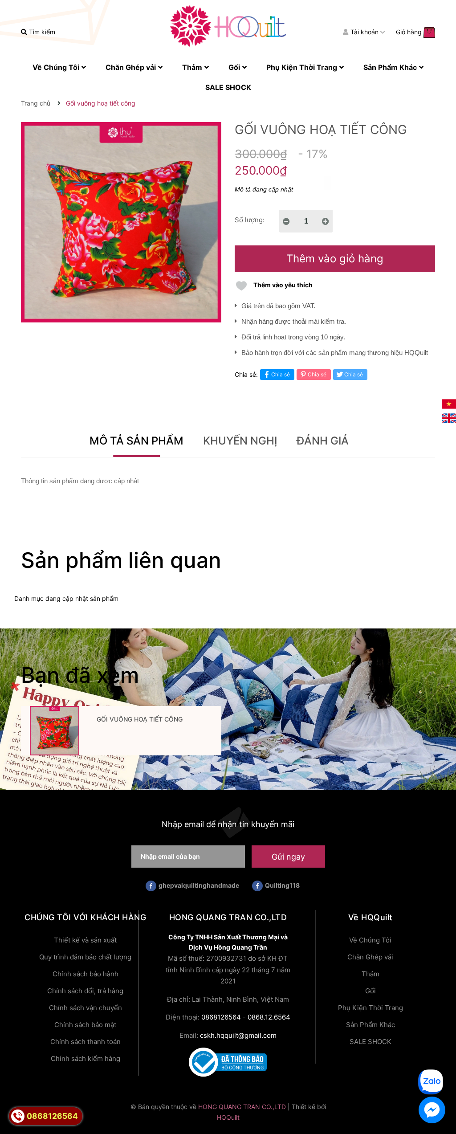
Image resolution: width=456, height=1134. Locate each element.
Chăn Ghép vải (370, 957)
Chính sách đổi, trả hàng (85, 991)
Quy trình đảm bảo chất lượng (85, 957)
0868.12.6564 (269, 1017)
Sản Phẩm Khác (370, 1024)
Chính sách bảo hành (85, 974)
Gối (370, 991)
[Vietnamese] (449, 403)
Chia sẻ (280, 374)
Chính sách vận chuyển (85, 1007)
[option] (121, 733)
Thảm (370, 974)
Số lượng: (250, 220)
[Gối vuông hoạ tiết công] (54, 730)
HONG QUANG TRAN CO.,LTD (242, 1106)
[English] (449, 417)
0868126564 (221, 1017)
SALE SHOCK (370, 1041)
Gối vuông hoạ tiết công (140, 719)
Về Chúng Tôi (370, 940)
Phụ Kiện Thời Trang (370, 1007)
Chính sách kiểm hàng (85, 1058)
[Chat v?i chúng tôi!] (432, 1110)
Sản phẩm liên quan (121, 560)
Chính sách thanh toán (85, 1041)
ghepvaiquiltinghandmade (199, 885)
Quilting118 (282, 885)
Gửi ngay (288, 856)
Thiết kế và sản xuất (85, 940)
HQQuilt (228, 1117)
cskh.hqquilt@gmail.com (238, 1035)
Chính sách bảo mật (85, 1024)
